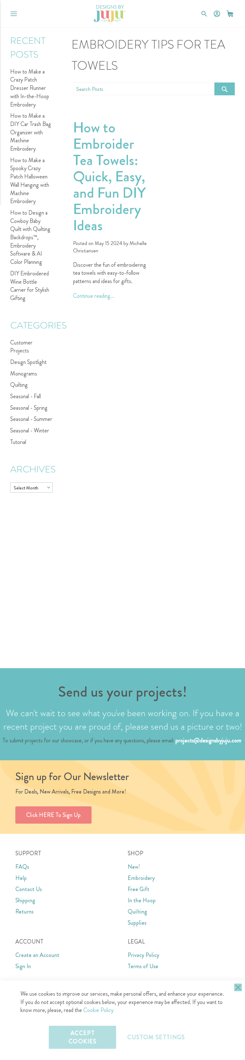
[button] (230, 13)
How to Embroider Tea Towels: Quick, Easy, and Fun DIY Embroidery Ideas (109, 176)
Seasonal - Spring (29, 408)
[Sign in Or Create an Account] (217, 14)
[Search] (224, 89)
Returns (24, 911)
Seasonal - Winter (29, 430)
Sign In (23, 966)
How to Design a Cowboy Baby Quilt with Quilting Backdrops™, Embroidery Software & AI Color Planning (30, 237)
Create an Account (37, 955)
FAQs (22, 867)
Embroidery (141, 878)
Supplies (137, 923)
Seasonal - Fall (25, 396)
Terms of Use (143, 966)
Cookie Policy (98, 1010)
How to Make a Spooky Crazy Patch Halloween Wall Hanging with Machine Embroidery (29, 181)
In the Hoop (142, 900)
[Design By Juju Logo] (109, 13)
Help (21, 878)
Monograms (23, 373)
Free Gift (138, 889)
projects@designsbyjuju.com (208, 740)
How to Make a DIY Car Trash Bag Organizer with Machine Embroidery (30, 132)
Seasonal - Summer (31, 419)
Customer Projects (21, 346)
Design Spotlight (28, 362)
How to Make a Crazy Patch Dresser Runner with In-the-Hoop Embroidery (29, 88)
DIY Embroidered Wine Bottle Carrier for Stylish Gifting (29, 285)
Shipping (25, 900)
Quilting (19, 385)
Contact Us (28, 889)
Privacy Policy (143, 955)
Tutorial (18, 442)
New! (134, 867)
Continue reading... (93, 296)
